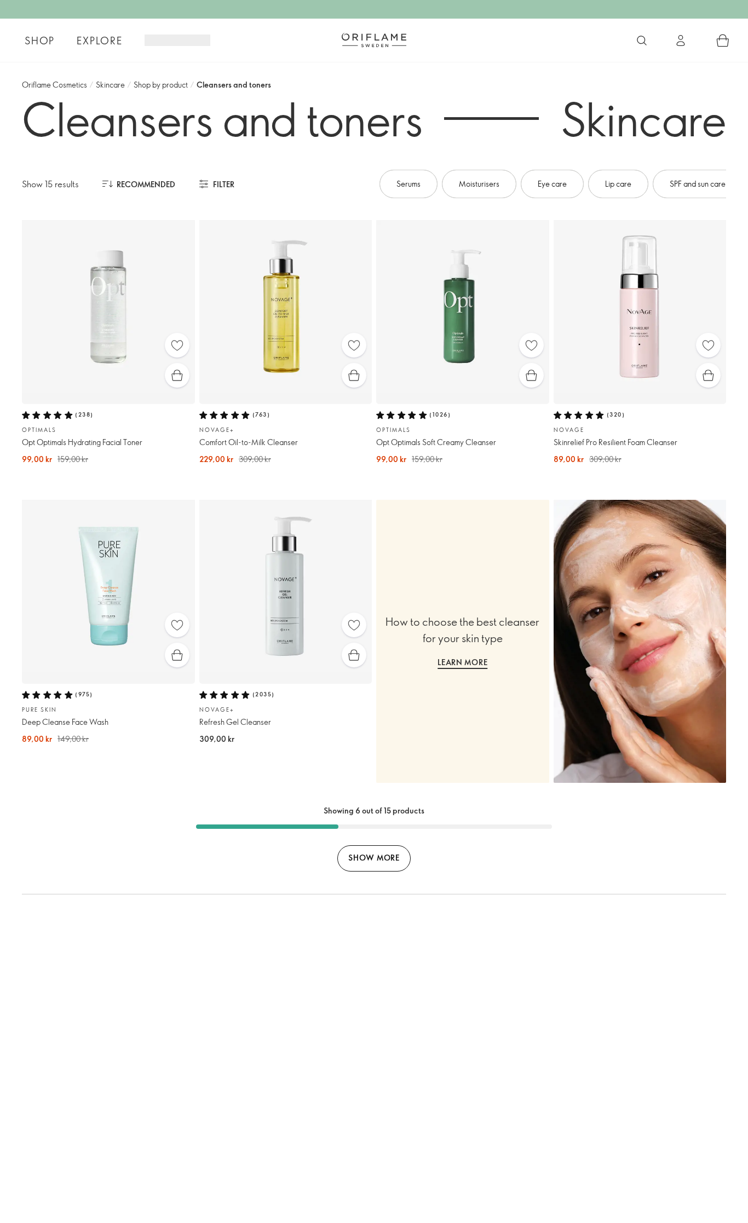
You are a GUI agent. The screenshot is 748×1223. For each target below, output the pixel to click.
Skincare (110, 84)
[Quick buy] (177, 375)
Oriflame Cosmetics (54, 84)
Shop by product (161, 84)
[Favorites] (177, 345)
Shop (40, 40)
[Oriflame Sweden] (374, 40)
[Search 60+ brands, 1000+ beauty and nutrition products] (642, 40)
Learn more (462, 662)
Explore (100, 40)
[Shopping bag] (722, 40)
